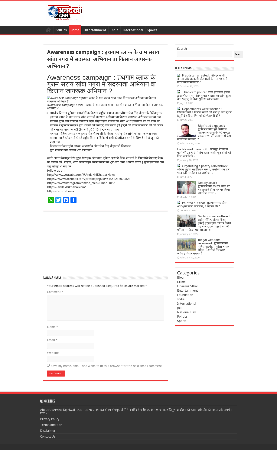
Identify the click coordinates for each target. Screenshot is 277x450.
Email (52, 340)
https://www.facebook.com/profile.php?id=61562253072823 (88, 179)
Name (52, 327)
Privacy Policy (49, 419)
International (132, 30)
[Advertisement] (105, 245)
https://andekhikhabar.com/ (66, 187)
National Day (186, 312)
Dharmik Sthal (187, 286)
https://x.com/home (60, 191)
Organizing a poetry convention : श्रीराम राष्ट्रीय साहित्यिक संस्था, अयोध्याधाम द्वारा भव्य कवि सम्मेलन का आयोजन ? (203, 169)
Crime (75, 30)
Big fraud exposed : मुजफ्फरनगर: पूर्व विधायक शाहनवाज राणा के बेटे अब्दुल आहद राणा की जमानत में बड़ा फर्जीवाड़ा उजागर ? (204, 132)
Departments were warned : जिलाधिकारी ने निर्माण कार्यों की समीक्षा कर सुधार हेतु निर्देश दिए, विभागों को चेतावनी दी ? (204, 112)
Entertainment (95, 30)
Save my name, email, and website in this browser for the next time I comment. (106, 366)
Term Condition (51, 425)
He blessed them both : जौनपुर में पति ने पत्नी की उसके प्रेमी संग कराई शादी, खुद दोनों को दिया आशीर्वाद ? (204, 152)
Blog (180, 277)
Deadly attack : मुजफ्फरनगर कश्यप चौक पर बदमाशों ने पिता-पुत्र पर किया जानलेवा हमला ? (214, 188)
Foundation (185, 295)
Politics (61, 30)
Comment (55, 292)
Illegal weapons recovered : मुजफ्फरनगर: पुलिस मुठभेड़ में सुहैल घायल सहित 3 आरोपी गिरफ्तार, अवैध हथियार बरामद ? (203, 246)
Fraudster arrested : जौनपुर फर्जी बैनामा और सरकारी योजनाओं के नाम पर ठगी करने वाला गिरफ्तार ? (202, 78)
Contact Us (47, 436)
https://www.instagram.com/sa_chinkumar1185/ (81, 183)
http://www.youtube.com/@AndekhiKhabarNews (81, 175)
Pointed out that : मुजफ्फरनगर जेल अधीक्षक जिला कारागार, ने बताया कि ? (201, 204)
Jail (179, 308)
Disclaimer (47, 431)
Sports (152, 30)
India (114, 30)
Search (182, 49)
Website (53, 353)
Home (48, 30)
